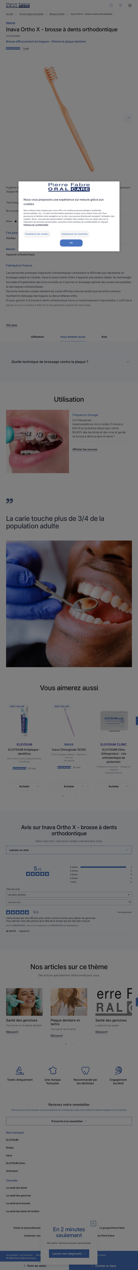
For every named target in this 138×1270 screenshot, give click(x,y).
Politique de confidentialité (36, 225)
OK (71, 243)
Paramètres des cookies (37, 234)
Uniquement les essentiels (75, 234)
